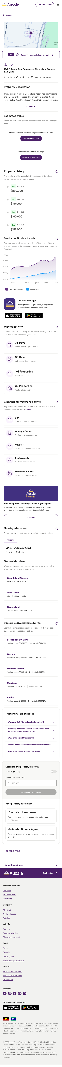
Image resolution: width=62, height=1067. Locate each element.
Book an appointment (12, 971)
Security (6, 952)
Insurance (7, 898)
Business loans (9, 894)
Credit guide (8, 956)
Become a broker (10, 933)
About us (7, 910)
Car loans (7, 890)
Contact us (8, 979)
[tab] (10, 540)
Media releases (9, 914)
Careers (6, 929)
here (29, 409)
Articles (6, 918)
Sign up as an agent (11, 937)
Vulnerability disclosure (13, 960)
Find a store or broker (12, 975)
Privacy (6, 948)
